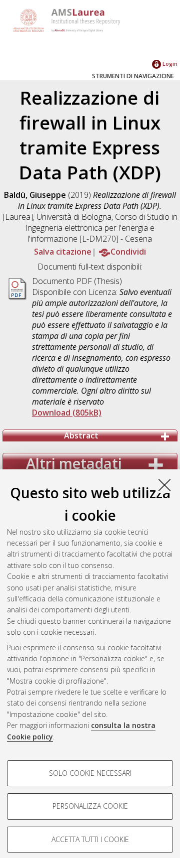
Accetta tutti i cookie (90, 839)
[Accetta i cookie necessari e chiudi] (164, 485)
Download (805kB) (67, 412)
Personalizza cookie (90, 806)
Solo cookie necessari (90, 773)
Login (169, 63)
